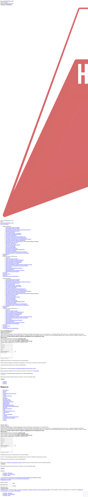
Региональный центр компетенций (10, 276)
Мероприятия (6, 254)
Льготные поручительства (11, 248)
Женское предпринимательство (12, 230)
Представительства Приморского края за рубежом (17, 265)
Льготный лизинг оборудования (13, 244)
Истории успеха (6, 273)
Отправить (3, 374)
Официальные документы (6, 478)
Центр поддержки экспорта (12, 258)
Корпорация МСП (7, 400)
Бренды (4, 391)
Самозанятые (6, 412)
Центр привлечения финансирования (14, 268)
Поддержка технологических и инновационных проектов (18, 239)
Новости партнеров (7, 408)
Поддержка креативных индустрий (13, 234)
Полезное (5, 272)
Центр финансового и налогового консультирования (17, 252)
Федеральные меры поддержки (12, 228)
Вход (2, 224)
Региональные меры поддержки (13, 227)
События (5, 415)
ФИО (14, 483)
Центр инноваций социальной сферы (14, 261)
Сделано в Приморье (7, 414)
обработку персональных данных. (14, 462)
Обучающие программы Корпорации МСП (15, 249)
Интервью (5, 398)
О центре (8, 257)
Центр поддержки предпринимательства (15, 259)
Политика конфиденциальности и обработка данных (29, 477)
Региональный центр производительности (15, 270)
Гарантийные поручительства (9, 393)
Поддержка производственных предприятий (15, 240)
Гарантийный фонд (10, 269)
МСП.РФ (5, 407)
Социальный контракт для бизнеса (13, 233)
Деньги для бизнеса (7, 395)
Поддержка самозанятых (11, 235)
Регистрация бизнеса (10, 232)
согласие (5, 370)
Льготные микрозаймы (11, 247)
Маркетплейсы (6, 402)
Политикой (36, 370)
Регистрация (6, 224)
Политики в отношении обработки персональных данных (23, 368)
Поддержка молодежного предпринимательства (16, 237)
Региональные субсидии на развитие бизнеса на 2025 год (18, 229)
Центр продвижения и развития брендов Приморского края (19, 264)
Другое (4, 397)
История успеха (6, 399)
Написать (3, 470)
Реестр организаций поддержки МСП (20, 478)
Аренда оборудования (10, 246)
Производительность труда (9, 410)
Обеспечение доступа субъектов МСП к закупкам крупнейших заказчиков (22, 241)
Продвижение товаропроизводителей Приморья (16, 251)
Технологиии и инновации (9, 417)
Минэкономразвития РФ (8, 405)
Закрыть (2, 379)
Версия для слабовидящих (6, 4)
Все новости (6, 390)
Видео (4, 392)
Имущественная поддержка (12, 242)
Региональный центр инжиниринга (13, 262)
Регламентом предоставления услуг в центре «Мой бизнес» (20, 373)
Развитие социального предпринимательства (16, 236)
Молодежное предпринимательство (11, 406)
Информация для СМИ (6, 479)
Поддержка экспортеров (11, 250)
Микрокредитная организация (12, 271)
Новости (5, 255)
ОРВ (4, 409)
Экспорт (5, 420)
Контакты (5, 275)
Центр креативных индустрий (12, 263)
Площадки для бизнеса (11, 243)
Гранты (4, 394)
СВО (4, 413)
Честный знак (9, 266)
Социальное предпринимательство (10, 416)
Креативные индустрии (8, 401)
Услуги (4, 419)
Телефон (14, 485)
